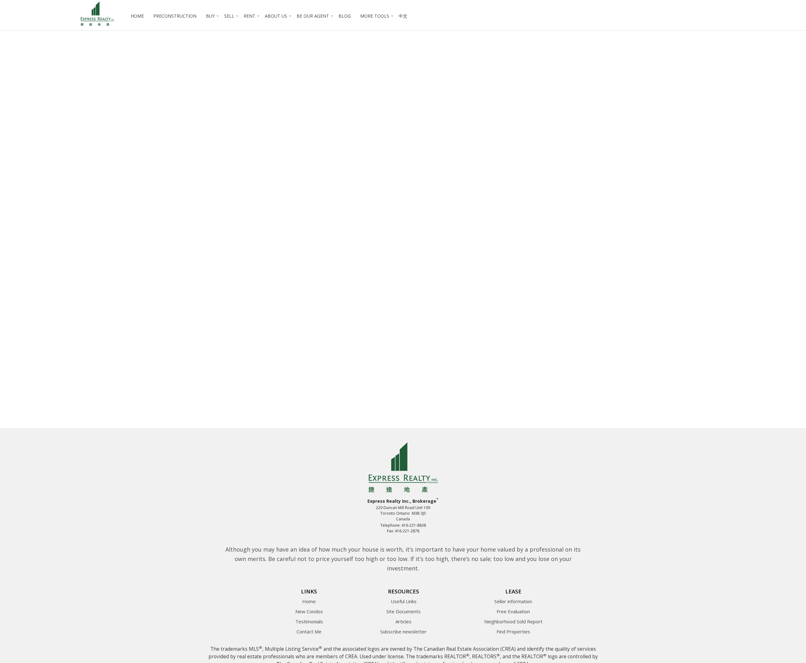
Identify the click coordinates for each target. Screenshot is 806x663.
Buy (210, 16)
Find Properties (513, 631)
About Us (276, 16)
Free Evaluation (513, 611)
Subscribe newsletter (403, 631)
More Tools (374, 16)
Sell (229, 16)
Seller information (513, 601)
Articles (403, 621)
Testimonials (309, 621)
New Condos (309, 611)
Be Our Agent (313, 16)
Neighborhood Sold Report (513, 621)
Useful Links (404, 601)
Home (137, 16)
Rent (249, 16)
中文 (403, 16)
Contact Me (309, 631)
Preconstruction (174, 16)
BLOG (344, 16)
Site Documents (403, 611)
